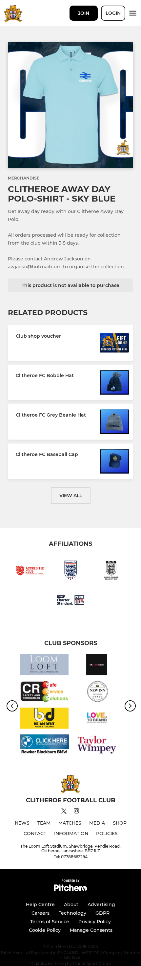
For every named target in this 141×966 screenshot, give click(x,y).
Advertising (101, 904)
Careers (40, 913)
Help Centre (40, 904)
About (71, 904)
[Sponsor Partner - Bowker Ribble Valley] (44, 746)
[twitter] (64, 812)
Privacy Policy (94, 922)
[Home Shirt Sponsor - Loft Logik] (96, 666)
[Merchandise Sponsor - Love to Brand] (96, 719)
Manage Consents (91, 930)
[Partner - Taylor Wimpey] (96, 746)
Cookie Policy (45, 930)
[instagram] (76, 812)
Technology (72, 913)
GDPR (102, 913)
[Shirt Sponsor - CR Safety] (44, 692)
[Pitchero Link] (70, 889)
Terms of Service (49, 922)
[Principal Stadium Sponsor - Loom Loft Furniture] (44, 666)
